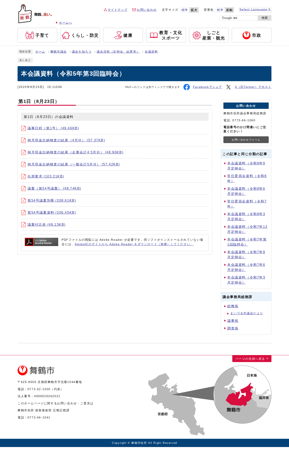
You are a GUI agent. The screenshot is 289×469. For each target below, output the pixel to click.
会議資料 (151, 51)
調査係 (232, 328)
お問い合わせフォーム (246, 139)
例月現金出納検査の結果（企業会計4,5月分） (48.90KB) (75, 152)
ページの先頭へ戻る (250, 358)
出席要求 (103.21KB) (46, 176)
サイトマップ (118, 9)
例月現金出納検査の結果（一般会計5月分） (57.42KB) (74, 164)
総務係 (232, 306)
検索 (265, 17)
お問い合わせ (147, 9)
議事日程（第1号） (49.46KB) (53, 128)
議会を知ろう (82, 51)
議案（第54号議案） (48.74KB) (54, 188)
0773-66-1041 (39, 417)
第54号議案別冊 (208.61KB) (52, 200)
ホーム (40, 51)
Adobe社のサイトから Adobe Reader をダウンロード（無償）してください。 (134, 244)
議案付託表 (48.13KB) (47, 224)
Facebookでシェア (207, 87)
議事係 (232, 321)
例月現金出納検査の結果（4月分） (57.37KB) (66, 140)
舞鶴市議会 (58, 51)
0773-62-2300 (39, 389)
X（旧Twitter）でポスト (253, 87)
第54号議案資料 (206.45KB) (52, 212)
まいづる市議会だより (246, 313)
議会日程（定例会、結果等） (118, 51)
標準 (185, 10)
